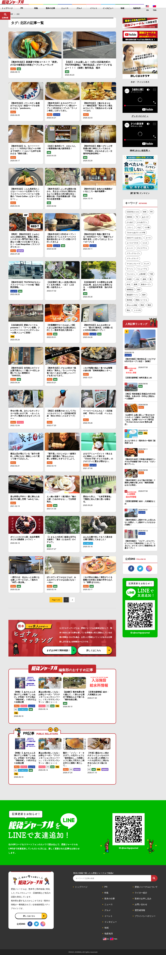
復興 (135, 284)
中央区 (129, 279)
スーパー (130, 248)
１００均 (137, 310)
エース (148, 237)
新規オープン (146, 284)
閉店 (142, 305)
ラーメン (130, 269)
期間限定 (130, 289)
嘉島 (144, 279)
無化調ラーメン (133, 294)
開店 (149, 305)
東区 (139, 289)
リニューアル (142, 269)
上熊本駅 (142, 274)
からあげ (130, 222)
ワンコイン (131, 274)
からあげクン (142, 222)
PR (16, 709)
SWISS (129, 217)
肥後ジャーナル (141, 300)
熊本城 (129, 300)
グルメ (13, 69)
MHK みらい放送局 (139, 150)
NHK (144, 212)
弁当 (128, 284)
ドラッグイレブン (133, 253)
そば (139, 227)
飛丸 (128, 310)
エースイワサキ (133, 243)
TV (137, 217)
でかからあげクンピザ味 (136, 232)
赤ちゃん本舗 (132, 305)
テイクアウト (142, 248)
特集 (12, 336)
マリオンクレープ (133, 263)
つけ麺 (146, 227)
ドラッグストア (133, 258)
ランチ (146, 263)
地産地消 (20, 251)
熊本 (144, 294)
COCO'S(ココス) (133, 212)
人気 (137, 279)
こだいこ (130, 227)
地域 (18, 69)
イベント (20, 422)
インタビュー (88, 543)
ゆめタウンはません (134, 237)
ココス (144, 243)
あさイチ (145, 217)
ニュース (57, 115)
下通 (151, 274)
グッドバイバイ (139, 116)
